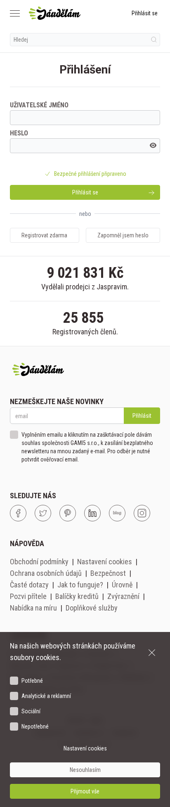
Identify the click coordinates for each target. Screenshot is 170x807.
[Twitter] (43, 513)
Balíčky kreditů (77, 596)
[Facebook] (18, 513)
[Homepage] (54, 13)
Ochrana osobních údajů (46, 573)
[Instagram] (142, 513)
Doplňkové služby (92, 607)
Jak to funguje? (80, 584)
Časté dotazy (29, 584)
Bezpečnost (108, 573)
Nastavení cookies (104, 561)
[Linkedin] (92, 513)
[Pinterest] (67, 513)
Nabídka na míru (33, 607)
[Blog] (117, 513)
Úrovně (122, 584)
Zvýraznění (123, 596)
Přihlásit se (145, 13)
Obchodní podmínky (39, 561)
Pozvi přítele (28, 596)
